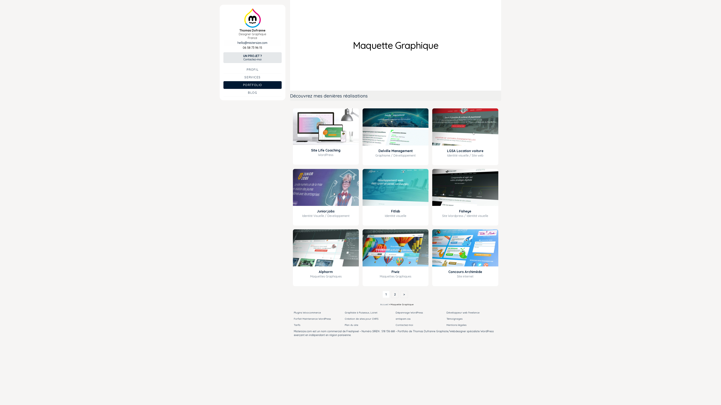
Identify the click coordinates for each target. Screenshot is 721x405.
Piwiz (395, 272)
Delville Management (396, 151)
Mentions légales (456, 324)
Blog (252, 92)
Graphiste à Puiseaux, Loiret (361, 312)
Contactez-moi (252, 57)
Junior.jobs (326, 211)
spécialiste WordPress (480, 331)
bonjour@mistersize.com (252, 43)
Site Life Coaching (325, 150)
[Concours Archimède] (465, 247)
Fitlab (395, 211)
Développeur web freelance (463, 312)
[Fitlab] (395, 187)
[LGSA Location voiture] (465, 127)
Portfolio (252, 85)
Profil (253, 69)
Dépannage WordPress (409, 312)
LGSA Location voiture (465, 151)
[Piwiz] (395, 247)
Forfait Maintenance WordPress (312, 318)
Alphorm (326, 272)
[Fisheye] (465, 187)
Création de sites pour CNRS (362, 318)
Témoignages (454, 318)
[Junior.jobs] (326, 187)
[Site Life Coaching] (326, 126)
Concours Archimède (465, 272)
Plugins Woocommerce (307, 312)
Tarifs (297, 324)
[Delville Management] (395, 127)
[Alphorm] (326, 247)
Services (252, 77)
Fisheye (465, 211)
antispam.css (403, 318)
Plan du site (351, 324)
